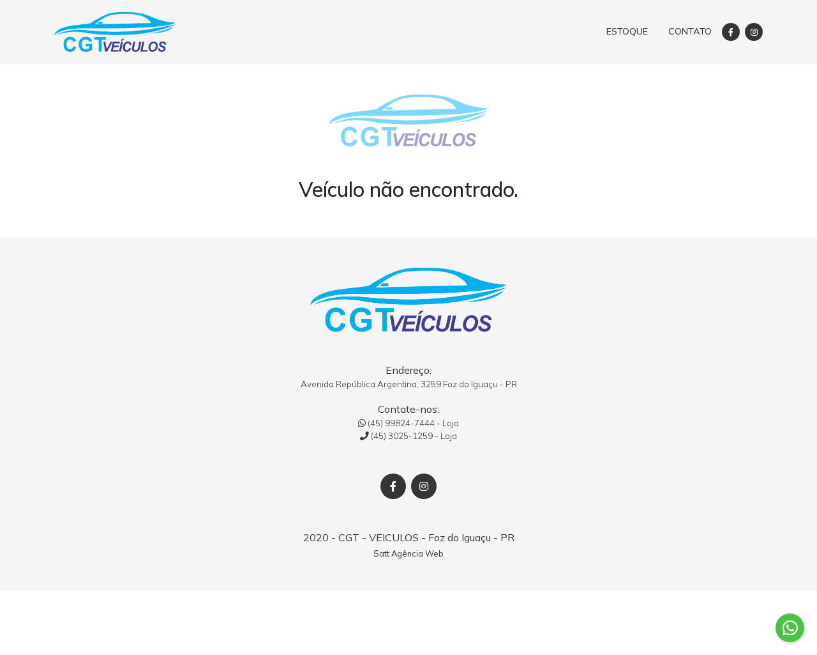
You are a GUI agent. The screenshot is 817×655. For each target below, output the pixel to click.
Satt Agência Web (408, 553)
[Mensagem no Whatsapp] (790, 627)
